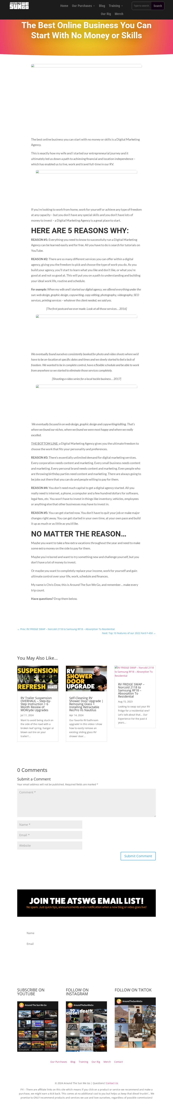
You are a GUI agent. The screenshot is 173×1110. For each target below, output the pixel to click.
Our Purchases (82, 6)
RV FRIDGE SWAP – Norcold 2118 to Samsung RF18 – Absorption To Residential (131, 690)
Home (64, 6)
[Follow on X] (103, 616)
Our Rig (106, 14)
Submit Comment (138, 856)
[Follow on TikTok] (83, 616)
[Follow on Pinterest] (96, 616)
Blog (102, 6)
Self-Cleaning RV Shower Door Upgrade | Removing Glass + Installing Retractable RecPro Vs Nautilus (86, 704)
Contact (118, 1061)
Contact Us (112, 1083)
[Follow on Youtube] (69, 616)
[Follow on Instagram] (76, 616)
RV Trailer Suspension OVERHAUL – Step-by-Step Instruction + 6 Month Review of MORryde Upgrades (36, 704)
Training (114, 6)
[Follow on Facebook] (90, 616)
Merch (119, 14)
